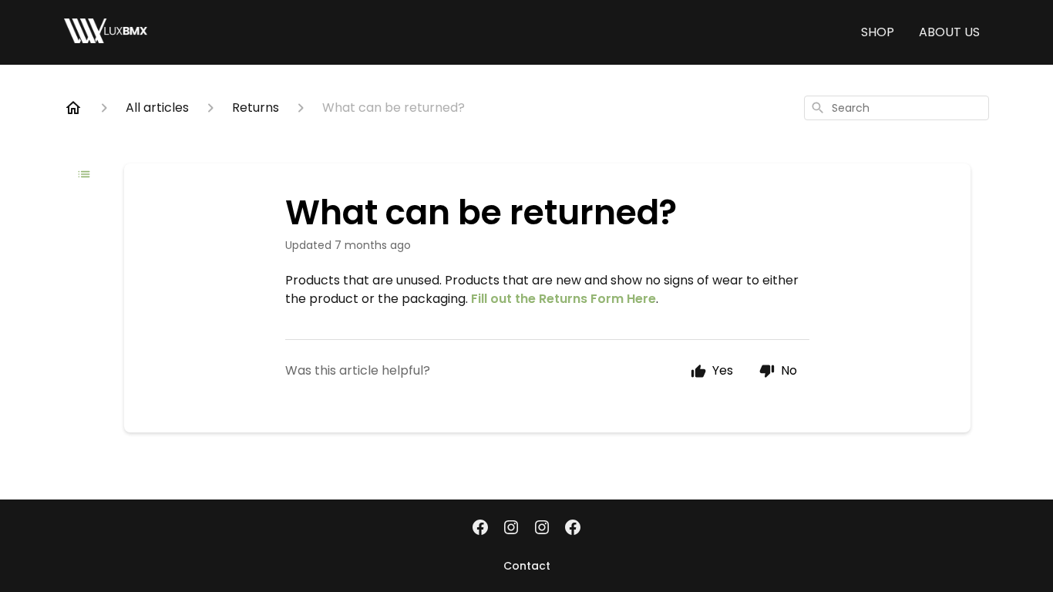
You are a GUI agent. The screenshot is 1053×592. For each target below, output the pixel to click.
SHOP (877, 32)
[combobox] (896, 108)
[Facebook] (480, 529)
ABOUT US (949, 32)
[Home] (73, 108)
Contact (526, 566)
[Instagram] (511, 529)
